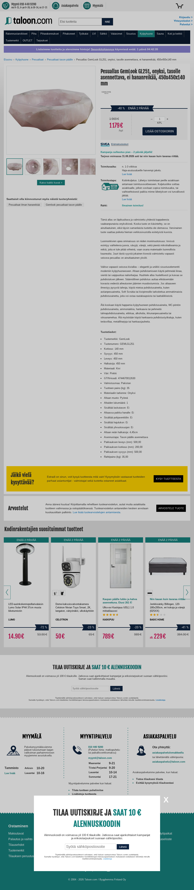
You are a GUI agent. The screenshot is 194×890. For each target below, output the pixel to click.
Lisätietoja (107, 859)
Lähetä (123, 846)
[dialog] (97, 445)
